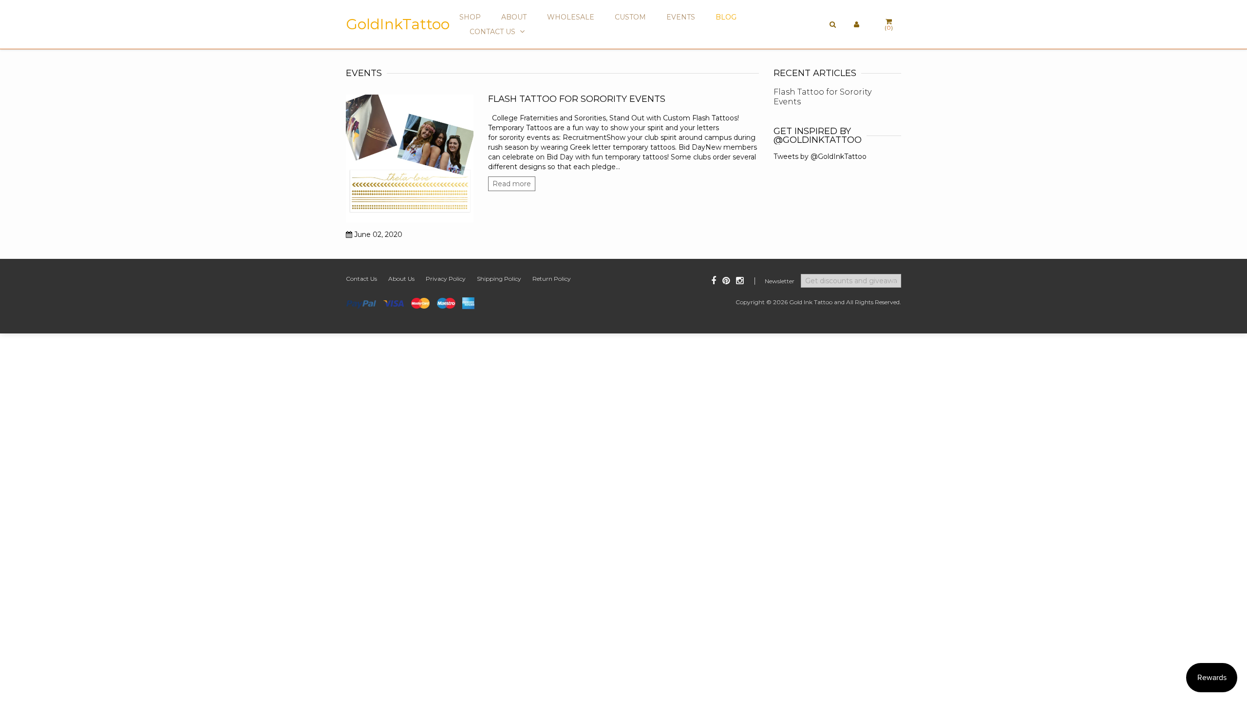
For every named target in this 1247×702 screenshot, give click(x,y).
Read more (511, 183)
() (889, 27)
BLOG (726, 17)
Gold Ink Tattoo (810, 302)
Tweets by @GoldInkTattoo (820, 156)
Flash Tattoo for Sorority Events (576, 99)
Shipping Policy (499, 278)
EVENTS (680, 17)
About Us (401, 278)
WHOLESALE (570, 17)
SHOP (470, 17)
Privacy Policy (446, 278)
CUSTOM (630, 17)
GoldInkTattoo (398, 24)
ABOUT (514, 17)
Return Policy (551, 278)
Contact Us (361, 278)
